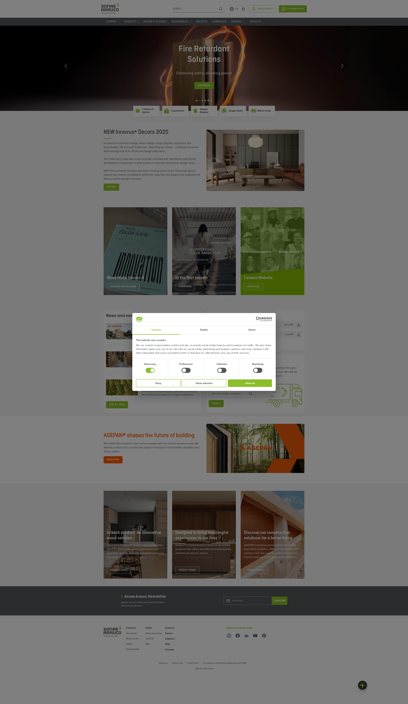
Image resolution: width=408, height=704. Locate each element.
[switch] (186, 370)
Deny (158, 383)
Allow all (250, 383)
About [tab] (251, 329)
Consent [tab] (156, 329)
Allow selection (204, 383)
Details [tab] (204, 329)
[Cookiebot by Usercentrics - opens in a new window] (258, 319)
